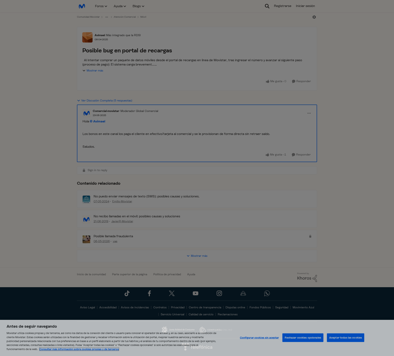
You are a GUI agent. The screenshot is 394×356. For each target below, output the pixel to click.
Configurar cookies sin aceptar (259, 337)
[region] (197, 338)
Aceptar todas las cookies (345, 337)
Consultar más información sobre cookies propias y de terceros (79, 349)
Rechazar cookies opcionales (303, 337)
